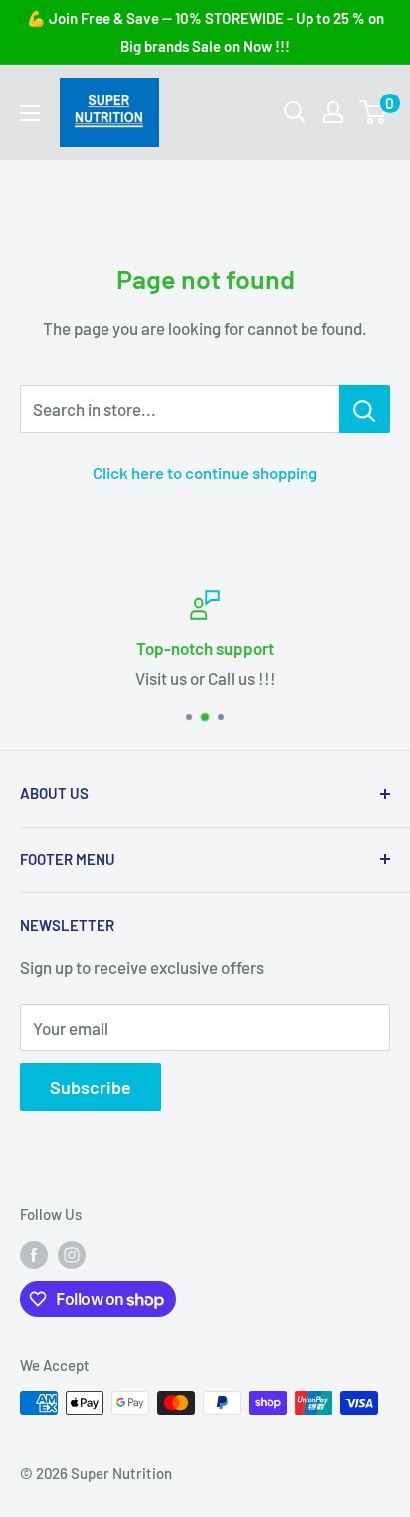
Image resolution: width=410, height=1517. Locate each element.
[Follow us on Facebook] (34, 1254)
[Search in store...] (364, 409)
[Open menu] (30, 113)
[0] (373, 112)
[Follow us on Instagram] (72, 1254)
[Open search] (295, 112)
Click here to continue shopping (205, 472)
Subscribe (90, 1087)
